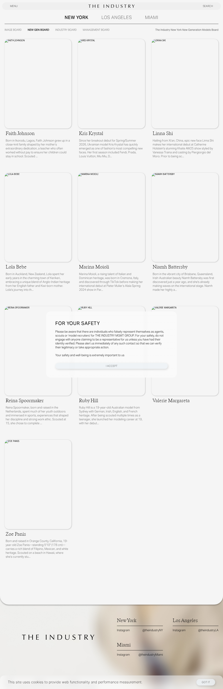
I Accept (111, 366)
